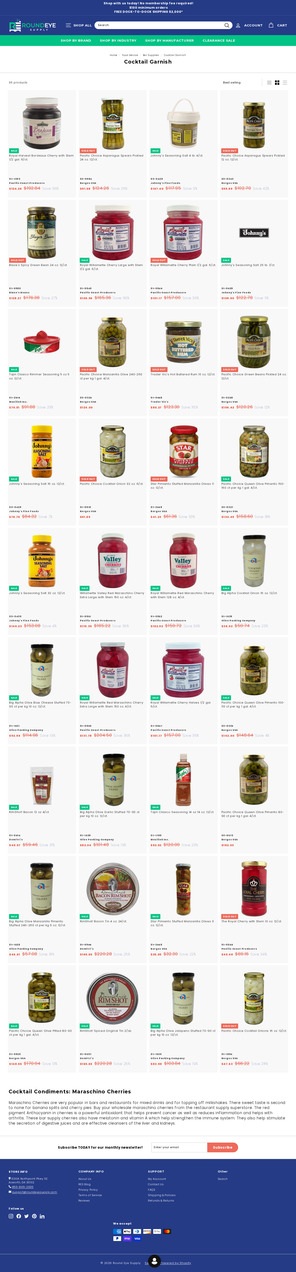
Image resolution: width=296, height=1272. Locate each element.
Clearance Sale (219, 40)
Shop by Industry (118, 40)
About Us (84, 1179)
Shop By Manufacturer (169, 40)
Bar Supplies (151, 55)
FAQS (151, 1190)
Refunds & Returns (161, 1200)
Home (113, 55)
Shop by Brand (76, 40)
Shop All (79, 26)
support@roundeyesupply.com (34, 1192)
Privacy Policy (88, 1190)
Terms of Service (90, 1195)
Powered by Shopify (175, 1263)
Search (223, 1179)
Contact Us (156, 1184)
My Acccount (157, 1179)
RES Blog (84, 1184)
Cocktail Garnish (175, 55)
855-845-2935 (23, 1187)
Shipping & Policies (162, 1195)
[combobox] (163, 25)
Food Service (130, 55)
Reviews (84, 1200)
